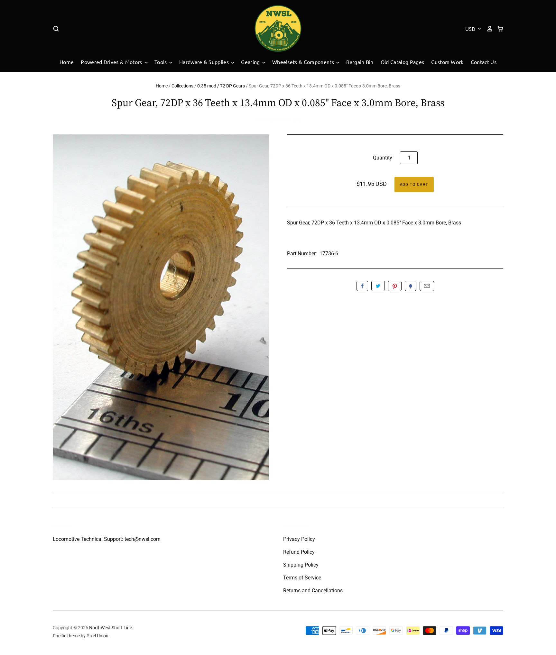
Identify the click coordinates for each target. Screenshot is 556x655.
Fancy (410, 286)
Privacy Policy (299, 539)
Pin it (395, 286)
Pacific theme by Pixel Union (80, 635)
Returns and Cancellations (313, 590)
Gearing (251, 62)
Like (362, 286)
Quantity (382, 158)
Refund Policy (299, 552)
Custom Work (447, 62)
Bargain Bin (360, 62)
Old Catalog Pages (402, 62)
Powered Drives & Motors (112, 62)
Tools (161, 62)
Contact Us (483, 62)
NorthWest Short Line (278, 120)
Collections (182, 85)
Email (427, 286)
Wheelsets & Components (303, 62)
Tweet (378, 286)
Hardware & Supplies (204, 62)
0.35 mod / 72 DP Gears (221, 85)
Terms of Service (302, 578)
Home (67, 62)
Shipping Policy (301, 565)
